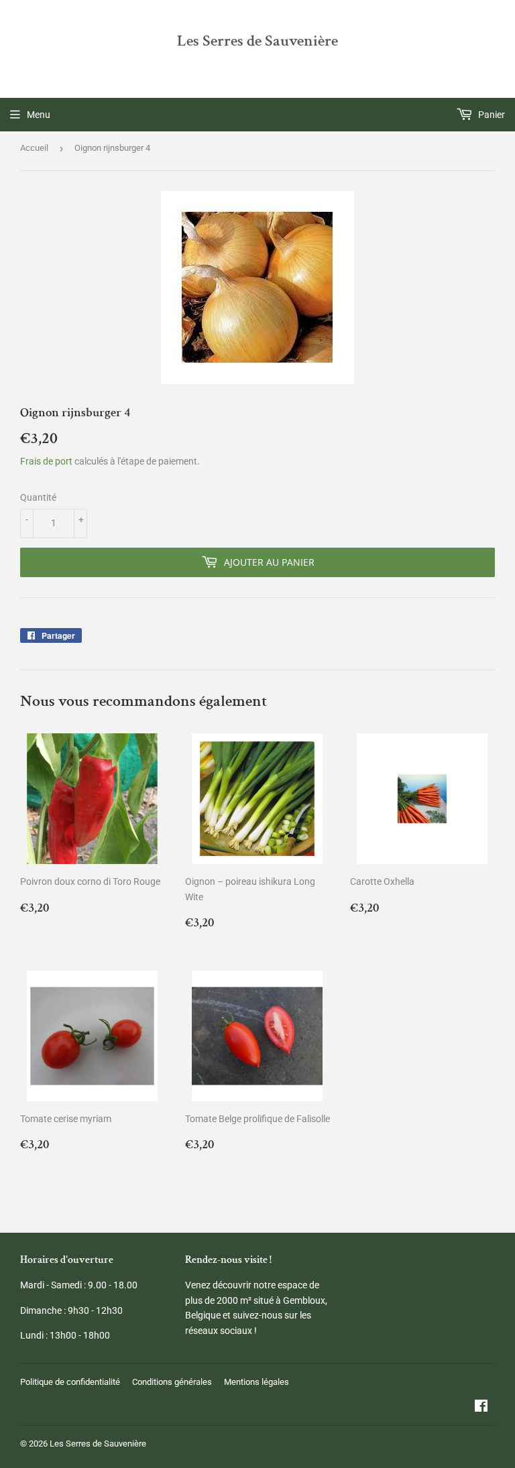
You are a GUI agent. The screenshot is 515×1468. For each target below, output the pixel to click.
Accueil (34, 148)
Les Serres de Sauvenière (257, 41)
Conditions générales (172, 1382)
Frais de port (46, 461)
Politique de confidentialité (70, 1382)
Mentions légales (256, 1382)
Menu (38, 114)
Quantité (38, 497)
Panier (490, 114)
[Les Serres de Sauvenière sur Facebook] (481, 1407)
